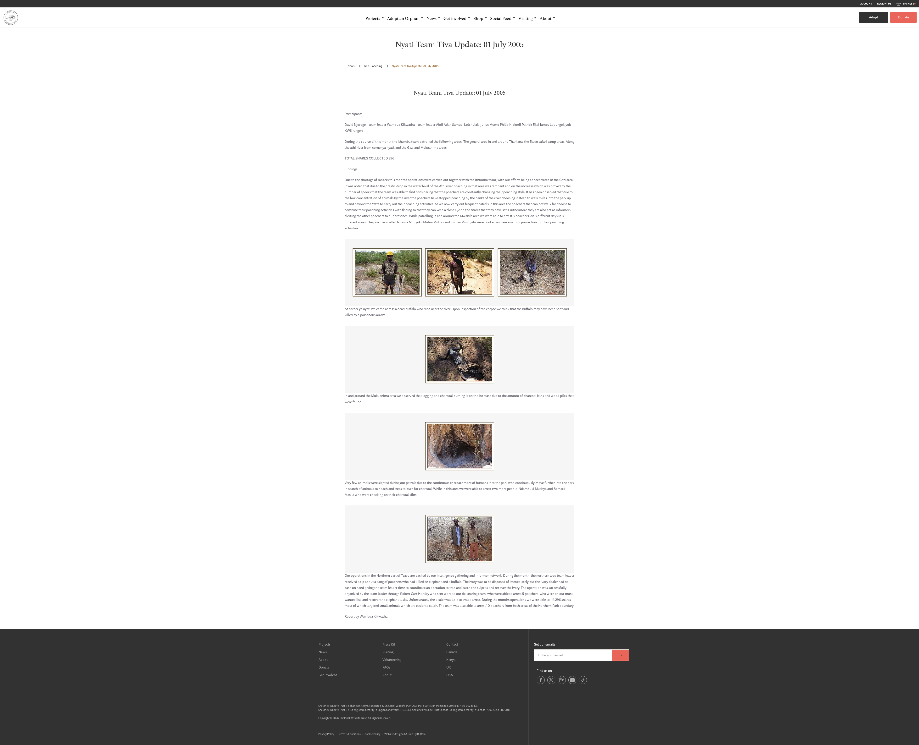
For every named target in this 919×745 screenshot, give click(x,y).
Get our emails (544, 644)
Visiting (387, 652)
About (387, 675)
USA (449, 675)
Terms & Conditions (349, 734)
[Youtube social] (572, 683)
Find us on (544, 670)
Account (866, 3)
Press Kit (388, 644)
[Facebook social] (541, 683)
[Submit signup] (620, 655)
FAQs (386, 667)
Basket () (910, 3)
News (350, 66)
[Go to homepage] (11, 17)
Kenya (450, 659)
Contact (452, 644)
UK (448, 667)
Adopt (873, 17)
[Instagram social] (562, 683)
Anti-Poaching (373, 66)
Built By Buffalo (417, 734)
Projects (325, 644)
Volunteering (391, 659)
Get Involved (328, 675)
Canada (451, 652)
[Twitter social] (551, 683)
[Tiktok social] (583, 683)
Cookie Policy (372, 734)
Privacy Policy (326, 734)
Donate (903, 17)
